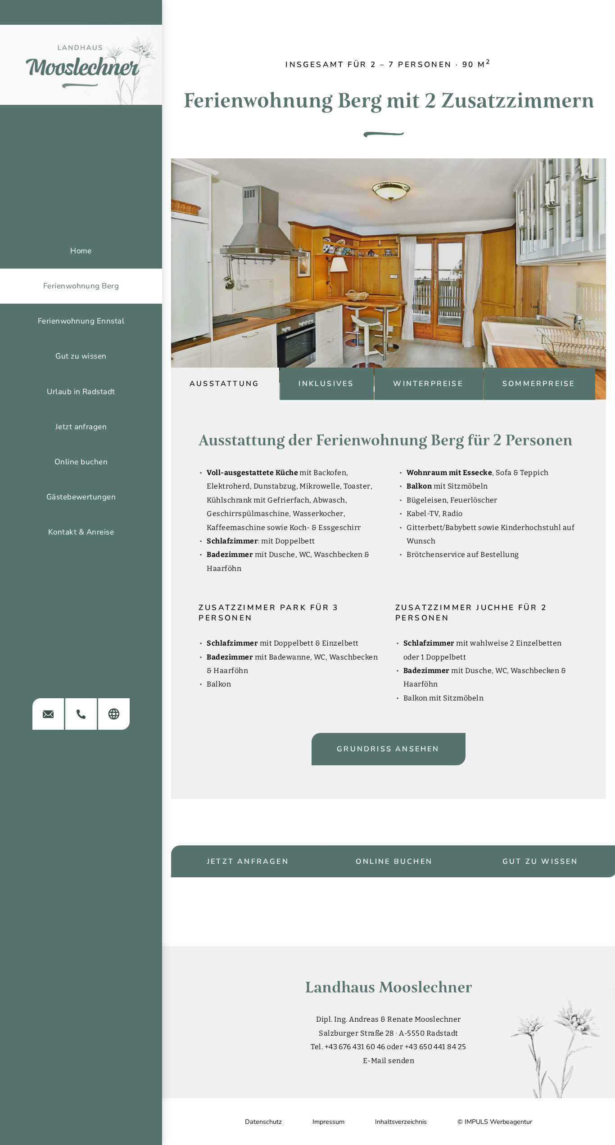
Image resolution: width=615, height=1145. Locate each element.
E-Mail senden (388, 1060)
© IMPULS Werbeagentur (494, 1121)
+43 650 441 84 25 (435, 1046)
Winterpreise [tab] (428, 384)
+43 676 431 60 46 (355, 1046)
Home (81, 251)
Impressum (328, 1121)
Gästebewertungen (81, 497)
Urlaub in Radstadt (81, 391)
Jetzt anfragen (248, 862)
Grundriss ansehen (388, 749)
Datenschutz (263, 1121)
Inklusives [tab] (326, 384)
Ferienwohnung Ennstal (81, 321)
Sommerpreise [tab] (538, 384)
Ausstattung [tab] (224, 384)
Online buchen (394, 862)
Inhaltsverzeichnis (401, 1121)
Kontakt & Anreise (81, 532)
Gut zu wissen (80, 356)
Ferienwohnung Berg (81, 286)
